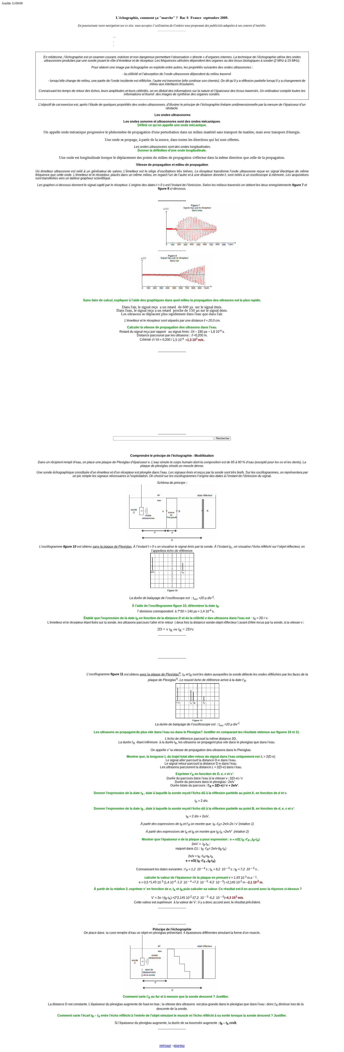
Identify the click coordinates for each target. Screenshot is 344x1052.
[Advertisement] (134, 222)
